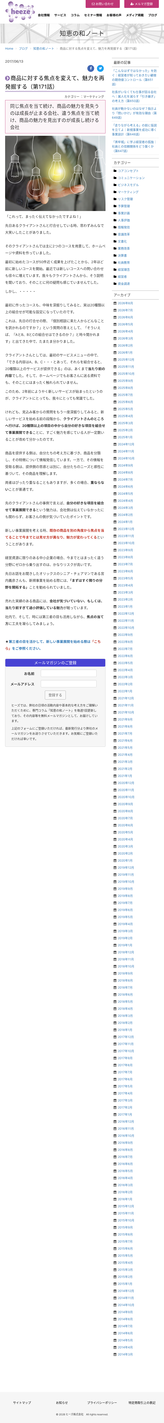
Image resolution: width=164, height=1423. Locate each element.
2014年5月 (125, 1340)
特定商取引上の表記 (142, 1402)
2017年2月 (125, 1107)
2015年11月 (126, 1213)
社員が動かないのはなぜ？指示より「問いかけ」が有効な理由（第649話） (134, 113)
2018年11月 (126, 959)
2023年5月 (125, 578)
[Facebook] (90, 68)
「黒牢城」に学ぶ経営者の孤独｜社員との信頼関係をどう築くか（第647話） (134, 146)
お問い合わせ (104, 4)
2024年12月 (126, 444)
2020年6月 (125, 825)
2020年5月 (125, 832)
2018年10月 (126, 966)
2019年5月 (125, 917)
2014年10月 (126, 1305)
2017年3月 (125, 1100)
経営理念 (124, 269)
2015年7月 (125, 1241)
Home (9, 48)
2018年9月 (125, 973)
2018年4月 (125, 1008)
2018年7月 (125, 987)
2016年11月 (126, 1128)
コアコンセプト (128, 171)
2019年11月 (126, 874)
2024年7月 (125, 479)
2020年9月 (125, 804)
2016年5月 (125, 1171)
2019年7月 (125, 903)
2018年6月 (125, 994)
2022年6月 (125, 656)
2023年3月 (125, 592)
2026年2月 (125, 345)
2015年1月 (125, 1284)
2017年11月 (126, 1044)
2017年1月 (125, 1114)
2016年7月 (125, 1157)
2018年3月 (125, 1015)
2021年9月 (125, 719)
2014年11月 (126, 1298)
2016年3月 (125, 1185)
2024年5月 (125, 493)
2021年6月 (125, 740)
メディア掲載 (135, 15)
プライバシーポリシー (102, 1402)
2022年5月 (125, 663)
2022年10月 (126, 627)
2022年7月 (125, 649)
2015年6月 (125, 1248)
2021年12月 (126, 698)
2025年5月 (125, 409)
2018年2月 (125, 1022)
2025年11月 (126, 366)
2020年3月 (125, 846)
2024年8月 (125, 472)
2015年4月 (125, 1262)
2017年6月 (125, 1079)
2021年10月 (126, 712)
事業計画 (124, 213)
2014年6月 (125, 1333)
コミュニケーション (131, 178)
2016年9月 (125, 1142)
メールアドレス (22, 684)
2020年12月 (126, 783)
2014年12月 (126, 1291)
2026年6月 (125, 317)
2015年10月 (126, 1220)
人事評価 (124, 220)
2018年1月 (125, 1030)
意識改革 (124, 234)
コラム (75, 15)
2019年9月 (125, 888)
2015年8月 (125, 1234)
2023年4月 (125, 585)
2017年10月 (126, 1051)
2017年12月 (126, 1037)
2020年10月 (126, 797)
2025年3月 (125, 423)
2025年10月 (126, 373)
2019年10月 (126, 881)
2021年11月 (126, 705)
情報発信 (124, 227)
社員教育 (124, 262)
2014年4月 (125, 1347)
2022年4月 (125, 670)
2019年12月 (126, 867)
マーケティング (128, 192)
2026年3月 (125, 338)
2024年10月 (126, 458)
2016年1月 (125, 1199)
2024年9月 (125, 465)
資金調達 (124, 283)
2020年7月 (125, 818)
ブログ (152, 15)
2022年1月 (125, 691)
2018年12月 (126, 952)
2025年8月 (125, 388)
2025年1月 (125, 437)
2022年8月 (125, 642)
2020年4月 (125, 839)
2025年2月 (125, 430)
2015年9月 (125, 1227)
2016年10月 (126, 1135)
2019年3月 (125, 931)
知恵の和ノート (43, 48)
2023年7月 (125, 564)
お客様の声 (114, 15)
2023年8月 (125, 557)
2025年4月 (125, 416)
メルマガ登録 (143, 4)
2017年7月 (125, 1072)
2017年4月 (125, 1093)
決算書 (122, 255)
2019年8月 (125, 895)
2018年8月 (125, 980)
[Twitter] (100, 68)
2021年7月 (125, 733)
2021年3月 (125, 761)
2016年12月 (126, 1121)
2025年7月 (125, 395)
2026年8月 (125, 303)
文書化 (122, 241)
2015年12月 (126, 1206)
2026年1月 (125, 352)
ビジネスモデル (128, 185)
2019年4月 (125, 924)
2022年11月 (126, 620)
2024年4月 (125, 500)
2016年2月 (125, 1192)
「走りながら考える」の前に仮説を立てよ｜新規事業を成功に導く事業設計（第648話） (134, 129)
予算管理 (124, 206)
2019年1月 (125, 945)
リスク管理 (125, 199)
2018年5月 (125, 1001)
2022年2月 (125, 684)
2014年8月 (125, 1319)
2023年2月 (125, 599)
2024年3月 (125, 507)
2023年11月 (126, 536)
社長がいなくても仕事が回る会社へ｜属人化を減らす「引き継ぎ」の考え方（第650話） (134, 96)
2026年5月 (125, 324)
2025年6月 (125, 402)
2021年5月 (125, 747)
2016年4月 (125, 1178)
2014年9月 (125, 1312)
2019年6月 (125, 910)
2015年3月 (125, 1269)
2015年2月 (125, 1276)
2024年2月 (125, 515)
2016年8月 (125, 1149)
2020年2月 (125, 853)
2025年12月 (126, 359)
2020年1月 (125, 860)
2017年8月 (125, 1065)
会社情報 (44, 15)
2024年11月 (126, 451)
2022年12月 (126, 613)
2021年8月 (125, 726)
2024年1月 (125, 522)
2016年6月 (125, 1164)
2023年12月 (126, 529)
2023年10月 (126, 543)
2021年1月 (125, 776)
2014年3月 (125, 1354)
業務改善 (124, 248)
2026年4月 (125, 331)
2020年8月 (125, 811)
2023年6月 (125, 571)
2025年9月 (125, 380)
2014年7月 (125, 1326)
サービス (60, 15)
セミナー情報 (93, 15)
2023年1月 (125, 606)
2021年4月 (125, 754)
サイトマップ (22, 1402)
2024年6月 (125, 486)
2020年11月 (126, 790)
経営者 (122, 276)
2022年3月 (125, 677)
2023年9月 (125, 550)
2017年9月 (125, 1058)
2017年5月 (125, 1086)
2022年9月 (125, 634)
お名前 (29, 674)
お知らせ (62, 1402)
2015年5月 (125, 1255)
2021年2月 (125, 769)
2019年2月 (125, 938)
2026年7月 (125, 310)
